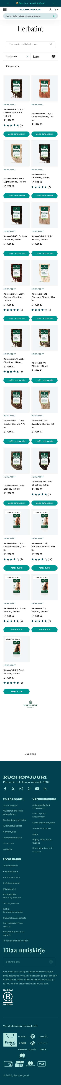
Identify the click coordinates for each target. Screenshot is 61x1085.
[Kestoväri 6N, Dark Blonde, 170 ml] (16, 461)
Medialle (7, 849)
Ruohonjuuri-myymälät (14, 820)
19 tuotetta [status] (12, 66)
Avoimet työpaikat (12, 826)
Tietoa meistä (10, 805)
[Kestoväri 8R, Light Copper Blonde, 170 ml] (44, 88)
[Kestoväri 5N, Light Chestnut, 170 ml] (16, 338)
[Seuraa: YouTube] (37, 789)
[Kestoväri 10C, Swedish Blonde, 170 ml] (44, 400)
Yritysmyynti (9, 832)
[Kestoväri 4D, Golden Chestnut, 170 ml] (16, 215)
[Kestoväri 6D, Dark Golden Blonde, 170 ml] (16, 400)
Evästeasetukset (11, 883)
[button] (17, 56)
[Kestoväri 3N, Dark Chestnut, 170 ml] (44, 461)
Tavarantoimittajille (12, 838)
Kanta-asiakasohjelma (43, 823)
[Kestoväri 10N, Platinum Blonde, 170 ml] (44, 273)
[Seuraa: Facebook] (5, 789)
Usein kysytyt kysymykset (39, 815)
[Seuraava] (53, 3)
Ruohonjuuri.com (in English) (42, 850)
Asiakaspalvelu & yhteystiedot (41, 807)
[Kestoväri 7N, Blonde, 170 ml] (44, 338)
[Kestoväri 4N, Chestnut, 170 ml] (44, 153)
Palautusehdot (10, 871)
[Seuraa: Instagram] (21, 789)
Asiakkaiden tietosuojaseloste (12, 896)
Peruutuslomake (11, 877)
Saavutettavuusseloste (14, 918)
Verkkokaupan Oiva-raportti (13, 933)
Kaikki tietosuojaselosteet (13, 910)
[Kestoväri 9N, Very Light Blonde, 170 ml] (16, 153)
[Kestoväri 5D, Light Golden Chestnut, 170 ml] (16, 88)
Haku (35, 834)
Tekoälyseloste (11, 903)
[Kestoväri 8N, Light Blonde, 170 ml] (44, 215)
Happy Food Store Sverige (41, 841)
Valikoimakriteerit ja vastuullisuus (13, 812)
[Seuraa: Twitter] (13, 789)
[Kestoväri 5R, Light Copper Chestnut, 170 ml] (16, 273)
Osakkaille (8, 843)
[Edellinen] (7, 3)
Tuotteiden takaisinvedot (15, 941)
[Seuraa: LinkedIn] (45, 789)
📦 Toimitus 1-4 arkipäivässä (30, 3)
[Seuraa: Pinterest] (29, 789)
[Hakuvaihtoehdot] (52, 44)
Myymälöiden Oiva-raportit (13, 925)
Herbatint (9, 104)
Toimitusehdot (10, 866)
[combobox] (29, 16)
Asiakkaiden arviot (41, 828)
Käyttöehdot (9, 889)
